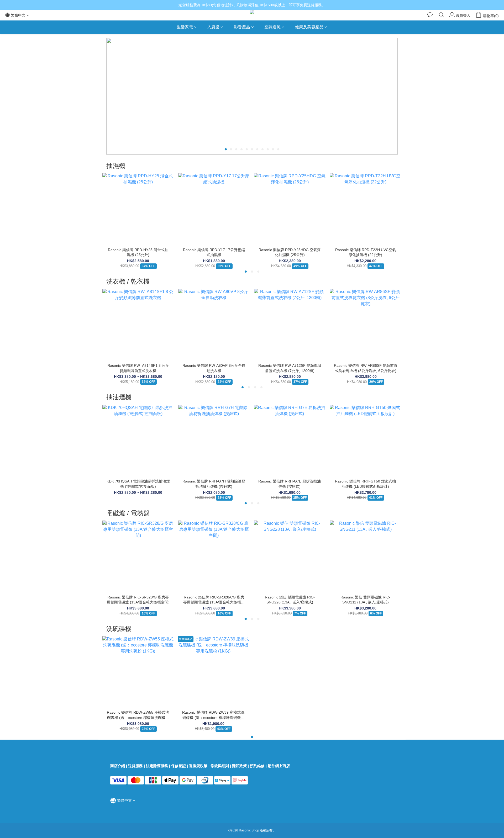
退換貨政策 (198, 766)
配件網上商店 (279, 766)
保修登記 (178, 766)
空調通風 (272, 27)
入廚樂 (213, 27)
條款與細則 (220, 766)
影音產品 (242, 27)
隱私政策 (239, 766)
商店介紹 (117, 766)
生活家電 (185, 27)
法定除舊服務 (157, 766)
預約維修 (257, 766)
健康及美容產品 (309, 27)
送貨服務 (135, 766)
